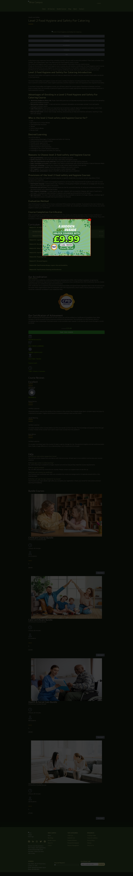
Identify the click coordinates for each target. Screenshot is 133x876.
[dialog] (66, 237)
